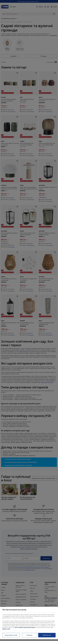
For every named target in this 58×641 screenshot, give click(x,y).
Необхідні (29, 635)
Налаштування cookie (11, 635)
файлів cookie (6, 629)
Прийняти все (47, 635)
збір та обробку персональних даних (25, 627)
